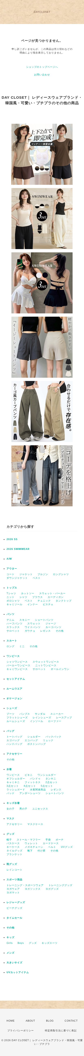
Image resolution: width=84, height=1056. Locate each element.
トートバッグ (14, 736)
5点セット (47, 786)
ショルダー (34, 736)
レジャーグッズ (16, 902)
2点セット (51, 782)
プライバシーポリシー (20, 1030)
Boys (21, 943)
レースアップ (64, 717)
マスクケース (35, 824)
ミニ (22, 646)
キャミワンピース (17, 669)
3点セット (13, 786)
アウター (12, 568)
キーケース (13, 847)
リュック (48, 740)
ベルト (52, 847)
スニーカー (57, 713)
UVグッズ (67, 847)
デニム (10, 619)
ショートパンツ (44, 619)
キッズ (10, 937)
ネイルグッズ (14, 850)
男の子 (23, 808)
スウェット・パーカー (52, 593)
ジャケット (26, 574)
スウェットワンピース (46, 661)
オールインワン (60, 669)
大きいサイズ (14, 962)
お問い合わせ (42, 74)
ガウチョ (30, 630)
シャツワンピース (17, 661)
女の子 (10, 808)
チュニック (44, 600)
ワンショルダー (47, 775)
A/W (9, 558)
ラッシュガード (16, 789)
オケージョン (14, 698)
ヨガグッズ (52, 888)
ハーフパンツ (14, 623)
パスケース (13, 843)
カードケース (51, 843)
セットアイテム (16, 678)
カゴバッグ (13, 740)
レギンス (45, 630)
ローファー (54, 721)
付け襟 (41, 850)
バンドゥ (35, 778)
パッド (10, 793)
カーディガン (56, 597)
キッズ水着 (13, 803)
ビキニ (29, 775)
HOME (11, 1020)
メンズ (10, 952)
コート (10, 574)
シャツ (23, 597)
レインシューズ (42, 717)
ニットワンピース (45, 665)
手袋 (48, 839)
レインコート (14, 869)
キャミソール (14, 604)
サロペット (13, 630)
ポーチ (60, 839)
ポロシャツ (13, 600)
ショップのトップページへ (42, 67)
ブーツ (10, 713)
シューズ (12, 708)
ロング (10, 646)
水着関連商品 (38, 789)
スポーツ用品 (14, 879)
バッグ (10, 731)
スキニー (24, 619)
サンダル (40, 713)
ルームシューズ (16, 721)
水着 (9, 769)
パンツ (10, 614)
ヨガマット (13, 892)
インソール (36, 721)
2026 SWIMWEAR (18, 549)
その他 (60, 630)
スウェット (34, 623)
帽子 (9, 839)
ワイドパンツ (33, 627)
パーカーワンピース (18, 665)
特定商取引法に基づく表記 (61, 1030)
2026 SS (12, 539)
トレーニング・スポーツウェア (25, 885)
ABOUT (30, 1020)
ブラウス (37, 597)
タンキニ (50, 778)
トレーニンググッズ (60, 885)
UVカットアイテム (18, 972)
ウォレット (31, 843)
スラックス (13, 627)
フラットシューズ (17, 717)
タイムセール (14, 917)
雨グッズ (12, 864)
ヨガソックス (33, 888)
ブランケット (14, 854)
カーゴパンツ (53, 627)
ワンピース (13, 656)
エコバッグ (31, 740)
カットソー (27, 593)
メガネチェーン (34, 847)
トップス (12, 587)
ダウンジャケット (17, 578)
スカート (12, 640)
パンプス (24, 713)
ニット (10, 597)
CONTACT (71, 1020)
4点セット (30, 786)
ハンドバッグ (14, 744)
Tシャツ (11, 593)
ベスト (37, 578)
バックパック (53, 736)
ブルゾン (43, 574)
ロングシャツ (61, 574)
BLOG (50, 1020)
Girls (10, 943)
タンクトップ (64, 600)
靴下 (30, 850)
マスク (10, 818)
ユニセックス (40, 808)
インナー (32, 604)
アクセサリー (14, 753)
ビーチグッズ (14, 908)
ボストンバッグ (36, 744)
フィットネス (33, 782)
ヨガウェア (13, 888)
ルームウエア (14, 688)
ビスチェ (48, 604)
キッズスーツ (49, 943)
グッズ (10, 834)
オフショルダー (16, 778)
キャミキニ (13, 782)
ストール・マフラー (29, 839)
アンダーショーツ (30, 793)
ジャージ (50, 623)
